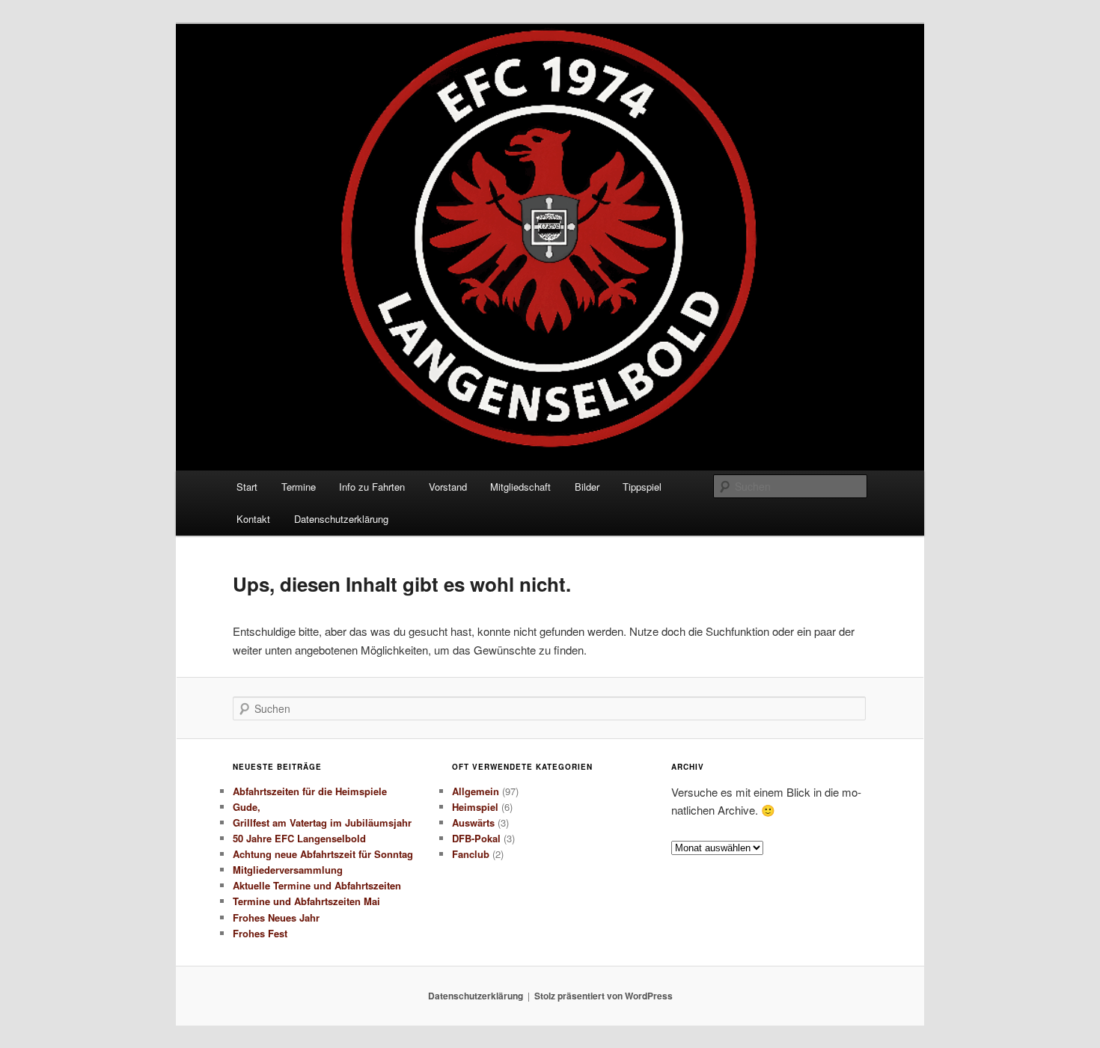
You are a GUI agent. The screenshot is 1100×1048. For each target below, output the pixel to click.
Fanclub (470, 854)
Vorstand (448, 486)
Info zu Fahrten (372, 486)
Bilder (587, 486)
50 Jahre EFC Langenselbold (299, 838)
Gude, (246, 807)
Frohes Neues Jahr (276, 917)
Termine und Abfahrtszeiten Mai (306, 901)
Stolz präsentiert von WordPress (603, 995)
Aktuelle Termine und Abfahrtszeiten (317, 885)
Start (246, 486)
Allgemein (475, 791)
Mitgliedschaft (520, 486)
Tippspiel (642, 486)
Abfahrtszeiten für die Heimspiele (310, 791)
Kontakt (253, 519)
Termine (298, 486)
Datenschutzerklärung (341, 519)
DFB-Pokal (476, 838)
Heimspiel (475, 807)
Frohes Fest (260, 933)
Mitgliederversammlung (288, 869)
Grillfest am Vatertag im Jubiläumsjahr (322, 822)
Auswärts (473, 822)
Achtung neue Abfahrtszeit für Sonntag (323, 854)
